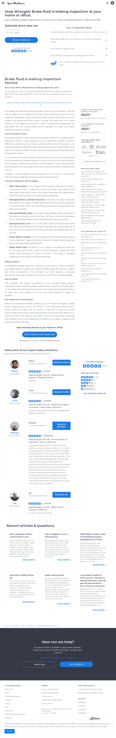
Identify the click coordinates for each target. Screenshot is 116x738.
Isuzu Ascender (87, 274)
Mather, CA (102, 240)
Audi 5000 (85, 240)
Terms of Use (46, 703)
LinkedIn (82, 706)
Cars (6, 707)
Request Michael (61, 425)
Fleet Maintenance (13, 696)
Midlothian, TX (86, 281)
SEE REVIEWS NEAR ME (94, 393)
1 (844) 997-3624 (46, 658)
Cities (7, 703)
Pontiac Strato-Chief (89, 263)
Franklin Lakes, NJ (88, 266)
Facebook (82, 702)
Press (7, 693)
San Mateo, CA (86, 237)
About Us (9, 689)
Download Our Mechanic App (90, 693)
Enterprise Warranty (49, 693)
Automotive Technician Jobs (90, 689)
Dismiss (9, 731)
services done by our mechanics (93, 118)
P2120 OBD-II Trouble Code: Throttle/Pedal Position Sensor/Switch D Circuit (92, 537)
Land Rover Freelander (90, 234)
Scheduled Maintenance (15, 714)
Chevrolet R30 (86, 279)
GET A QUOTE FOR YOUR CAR (39, 334)
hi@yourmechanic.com (66, 658)
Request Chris (61, 392)
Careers (8, 700)
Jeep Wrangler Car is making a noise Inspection (93, 185)
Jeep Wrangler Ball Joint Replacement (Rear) (91, 222)
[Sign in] (112, 3)
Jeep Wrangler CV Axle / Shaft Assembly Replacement (93, 196)
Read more (29, 560)
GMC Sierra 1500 (87, 269)
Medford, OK (86, 271)
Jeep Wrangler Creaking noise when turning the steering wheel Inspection (94, 174)
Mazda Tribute (86, 258)
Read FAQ (40, 664)
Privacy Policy (47, 696)
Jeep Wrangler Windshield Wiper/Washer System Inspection (94, 190)
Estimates (9, 711)
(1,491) (29, 51)
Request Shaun (61, 362)
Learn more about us (94, 161)
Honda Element (87, 248)
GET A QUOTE (76, 664)
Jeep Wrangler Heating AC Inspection (91, 180)
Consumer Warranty (50, 689)
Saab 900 (84, 243)
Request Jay (61, 495)
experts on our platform (90, 132)
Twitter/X (82, 709)
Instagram (82, 713)
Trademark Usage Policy (51, 700)
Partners (8, 718)
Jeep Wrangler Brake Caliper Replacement (92, 217)
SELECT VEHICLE (21, 40)
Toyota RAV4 (86, 253)
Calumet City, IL (87, 250)
